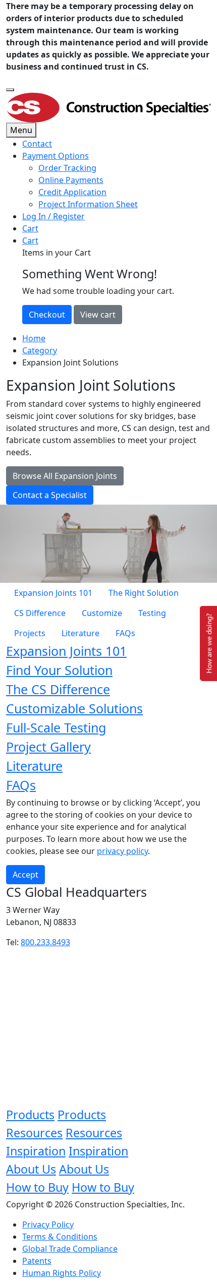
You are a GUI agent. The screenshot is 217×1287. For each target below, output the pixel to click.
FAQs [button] (21, 784)
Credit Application (72, 192)
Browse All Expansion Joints (65, 475)
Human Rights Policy (61, 1272)
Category (39, 350)
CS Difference (40, 613)
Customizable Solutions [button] (74, 708)
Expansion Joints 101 (53, 592)
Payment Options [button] (55, 155)
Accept (25, 874)
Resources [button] (34, 1133)
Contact (37, 143)
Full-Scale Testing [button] (56, 727)
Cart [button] (30, 240)
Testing (152, 613)
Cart (30, 228)
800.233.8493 (45, 942)
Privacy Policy (48, 1224)
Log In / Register (53, 216)
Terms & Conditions (59, 1236)
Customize (102, 613)
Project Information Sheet (88, 204)
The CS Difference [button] (58, 689)
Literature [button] (34, 765)
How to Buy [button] (37, 1187)
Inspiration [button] (36, 1151)
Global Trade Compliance (70, 1248)
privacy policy (122, 850)
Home (33, 338)
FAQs (125, 633)
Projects (29, 633)
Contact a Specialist (50, 495)
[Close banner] (10, 89)
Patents (36, 1260)
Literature (80, 633)
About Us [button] (31, 1169)
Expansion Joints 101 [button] (66, 650)
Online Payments (70, 180)
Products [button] (30, 1115)
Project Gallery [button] (48, 746)
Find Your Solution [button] (59, 670)
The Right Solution (143, 592)
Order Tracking (67, 167)
